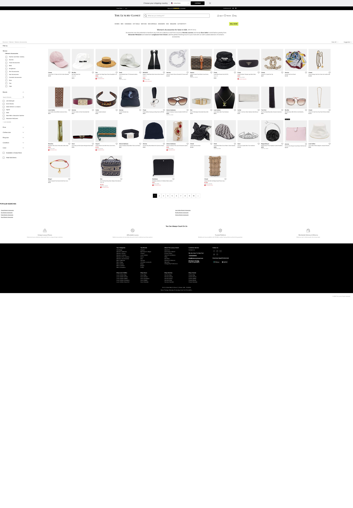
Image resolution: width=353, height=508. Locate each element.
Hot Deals (136, 24)
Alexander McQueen (135, 34)
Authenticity (182, 24)
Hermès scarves (187, 32)
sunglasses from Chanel (160, 34)
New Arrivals (152, 24)
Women (117, 24)
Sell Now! (233, 24)
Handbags (128, 24)
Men (122, 24)
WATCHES (144, 24)
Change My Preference (171, 263)
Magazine (173, 24)
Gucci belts (204, 32)
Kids (167, 24)
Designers (161, 24)
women (11, 42)
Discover (5, 42)
